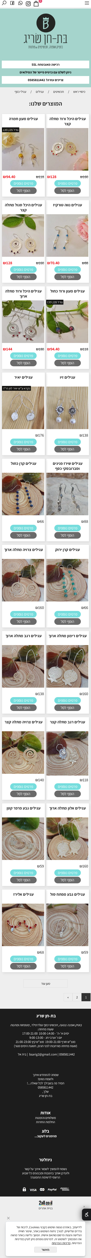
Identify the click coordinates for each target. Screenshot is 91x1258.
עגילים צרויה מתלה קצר (23, 721)
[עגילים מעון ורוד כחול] (67, 342)
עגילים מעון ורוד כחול (67, 291)
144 (9, 349)
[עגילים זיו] (67, 428)
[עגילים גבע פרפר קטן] (23, 859)
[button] (67, 190)
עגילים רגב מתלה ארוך (24, 635)
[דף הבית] (45, 33)
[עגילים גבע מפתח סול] (67, 946)
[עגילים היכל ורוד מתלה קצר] (67, 170)
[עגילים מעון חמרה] (23, 170)
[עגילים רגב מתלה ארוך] (23, 687)
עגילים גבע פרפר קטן (23, 808)
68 (42, 952)
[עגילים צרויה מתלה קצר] (23, 773)
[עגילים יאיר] (23, 428)
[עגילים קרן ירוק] (67, 601)
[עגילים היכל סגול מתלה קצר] (23, 256)
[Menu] (87, 3)
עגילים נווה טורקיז (67, 204)
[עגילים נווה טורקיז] (67, 256)
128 (53, 176)
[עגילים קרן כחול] (23, 515)
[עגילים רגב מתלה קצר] (67, 775)
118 (41, 176)
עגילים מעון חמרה (23, 118)
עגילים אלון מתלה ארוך (67, 808)
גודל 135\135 (10, 130)
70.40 (54, 262)
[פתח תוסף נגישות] (86, 1215)
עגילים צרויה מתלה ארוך (23, 549)
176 (41, 435)
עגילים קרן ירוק (67, 549)
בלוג (45, 1131)
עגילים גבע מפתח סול (67, 894)
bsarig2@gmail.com (43, 1054)
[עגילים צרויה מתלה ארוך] (23, 601)
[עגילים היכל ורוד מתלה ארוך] (23, 342)
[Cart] (36, 3)
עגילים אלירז (23, 894)
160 (85, 176)
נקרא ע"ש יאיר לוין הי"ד (16, 388)
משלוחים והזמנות (45, 1118)
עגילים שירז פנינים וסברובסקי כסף (67, 466)
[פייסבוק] (12, 3)
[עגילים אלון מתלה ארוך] (67, 859)
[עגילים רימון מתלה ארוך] (67, 687)
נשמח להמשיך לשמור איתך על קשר (45, 1169)
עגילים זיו (67, 377)
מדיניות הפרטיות (61, 1243)
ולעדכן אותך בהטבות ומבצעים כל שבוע (45, 1173)
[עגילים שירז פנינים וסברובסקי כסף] (67, 515)
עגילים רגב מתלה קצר (67, 721)
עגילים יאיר (23, 377)
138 (85, 435)
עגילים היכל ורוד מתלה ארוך (23, 293)
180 (41, 349)
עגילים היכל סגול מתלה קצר (23, 207)
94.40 (10, 176)
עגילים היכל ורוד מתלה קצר (67, 121)
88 (86, 263)
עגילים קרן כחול (23, 463)
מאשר (45, 1249)
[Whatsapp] (20, 3)
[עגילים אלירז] (23, 946)
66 (42, 521)
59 (42, 866)
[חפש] (4, 3)
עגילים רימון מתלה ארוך (68, 635)
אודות (45, 1113)
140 (41, 779)
